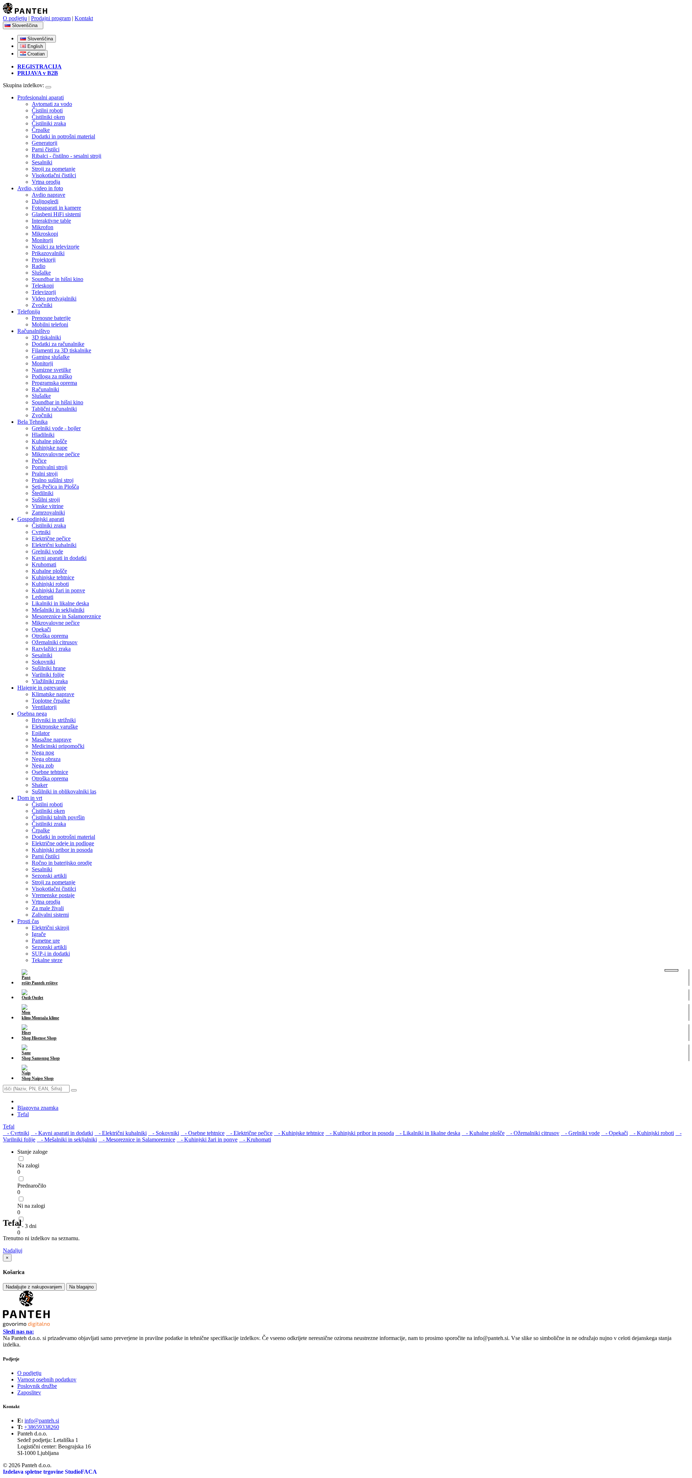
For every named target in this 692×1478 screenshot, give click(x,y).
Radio (38, 266)
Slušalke (41, 273)
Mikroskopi (45, 234)
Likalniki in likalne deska (60, 603)
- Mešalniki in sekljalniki (67, 1139)
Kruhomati (44, 564)
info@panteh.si (42, 1420)
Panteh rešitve (44, 982)
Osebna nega (32, 714)
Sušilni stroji (46, 500)
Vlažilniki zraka (50, 681)
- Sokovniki (163, 1133)
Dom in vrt (29, 798)
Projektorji (44, 260)
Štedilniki (42, 493)
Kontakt (84, 18)
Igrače (39, 934)
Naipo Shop (42, 1078)
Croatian (35, 54)
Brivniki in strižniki (54, 720)
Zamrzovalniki (48, 512)
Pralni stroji (45, 474)
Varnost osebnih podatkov (46, 1379)
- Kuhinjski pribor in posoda (359, 1133)
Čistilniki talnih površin (58, 817)
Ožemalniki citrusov (54, 642)
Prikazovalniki (48, 253)
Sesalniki (42, 162)
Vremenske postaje (53, 895)
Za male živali (48, 908)
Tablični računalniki (54, 409)
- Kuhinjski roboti (651, 1133)
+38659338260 (41, 1427)
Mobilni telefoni (50, 324)
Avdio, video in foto (40, 188)
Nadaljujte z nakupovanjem (34, 1287)
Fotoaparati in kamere (56, 208)
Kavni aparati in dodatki (59, 558)
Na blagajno (81, 1287)
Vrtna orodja (46, 182)
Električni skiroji (50, 928)
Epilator (41, 733)
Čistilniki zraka (49, 123)
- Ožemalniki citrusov (532, 1133)
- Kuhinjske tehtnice (299, 1133)
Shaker (40, 785)
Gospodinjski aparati (40, 519)
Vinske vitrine (47, 506)
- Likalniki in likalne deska (427, 1133)
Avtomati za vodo (52, 104)
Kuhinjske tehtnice (53, 577)
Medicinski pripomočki (58, 746)
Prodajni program (51, 18)
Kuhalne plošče (49, 441)
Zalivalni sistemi (50, 915)
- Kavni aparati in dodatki (62, 1133)
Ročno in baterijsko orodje (62, 863)
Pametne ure (46, 941)
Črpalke (41, 130)
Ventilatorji (44, 707)
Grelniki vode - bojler (56, 428)
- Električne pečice (249, 1133)
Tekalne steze (47, 960)
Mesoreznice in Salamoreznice (66, 616)
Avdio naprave (48, 195)
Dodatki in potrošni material (63, 136)
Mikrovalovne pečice (56, 454)
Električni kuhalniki (54, 545)
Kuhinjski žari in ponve (58, 590)
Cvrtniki (41, 532)
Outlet (37, 997)
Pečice (39, 461)
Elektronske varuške (55, 727)
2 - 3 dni (26, 1226)
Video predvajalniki (54, 298)
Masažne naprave (51, 739)
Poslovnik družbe (37, 1386)
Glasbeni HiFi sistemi (56, 214)
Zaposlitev (29, 1392)
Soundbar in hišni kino (57, 279)
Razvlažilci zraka (51, 649)
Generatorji (44, 143)
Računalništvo (33, 331)
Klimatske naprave (53, 694)
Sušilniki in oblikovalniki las (64, 791)
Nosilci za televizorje (55, 247)
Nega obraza (46, 759)
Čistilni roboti (47, 110)
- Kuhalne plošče (483, 1133)
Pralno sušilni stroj (53, 480)
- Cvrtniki (16, 1133)
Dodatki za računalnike (58, 344)
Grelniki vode (47, 551)
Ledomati (42, 597)
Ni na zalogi (31, 1206)
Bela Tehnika (32, 422)
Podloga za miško (52, 376)
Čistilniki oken (48, 117)
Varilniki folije (48, 675)
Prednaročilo (31, 1186)
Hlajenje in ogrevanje (41, 688)
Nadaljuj (12, 1250)
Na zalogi (28, 1165)
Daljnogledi (45, 201)
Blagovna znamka (37, 1108)
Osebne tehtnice (50, 772)
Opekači (41, 629)
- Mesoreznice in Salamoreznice (136, 1139)
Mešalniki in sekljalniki (58, 610)
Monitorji (42, 240)
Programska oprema (54, 383)
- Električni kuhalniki (120, 1133)
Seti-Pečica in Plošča (55, 487)
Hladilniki (43, 435)
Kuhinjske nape (49, 448)
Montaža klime (45, 1017)
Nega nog (43, 752)
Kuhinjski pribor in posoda (62, 850)
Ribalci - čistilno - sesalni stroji (66, 156)
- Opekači (614, 1133)
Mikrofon (42, 227)
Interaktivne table (51, 221)
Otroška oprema (50, 636)
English (34, 46)
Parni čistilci (45, 149)
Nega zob (43, 765)
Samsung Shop (45, 1058)
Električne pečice (51, 538)
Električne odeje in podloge (63, 843)
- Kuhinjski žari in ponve (207, 1139)
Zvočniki (42, 305)
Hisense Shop (44, 1038)
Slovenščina (25, 25)
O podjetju (15, 18)
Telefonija (28, 311)
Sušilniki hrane (49, 668)
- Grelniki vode (580, 1133)
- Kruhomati (255, 1139)
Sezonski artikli (49, 876)
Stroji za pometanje (53, 169)
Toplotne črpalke (51, 701)
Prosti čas (28, 921)
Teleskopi (43, 285)
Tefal (23, 1114)
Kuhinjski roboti (50, 584)
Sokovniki (43, 662)
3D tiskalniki (46, 337)
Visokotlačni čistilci (54, 175)
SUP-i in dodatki (51, 954)
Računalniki (45, 389)
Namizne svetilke (51, 370)
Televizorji (44, 292)
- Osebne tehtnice (203, 1133)
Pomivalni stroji (49, 467)
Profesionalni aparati (40, 97)
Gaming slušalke (51, 357)
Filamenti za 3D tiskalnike (61, 350)
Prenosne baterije (51, 318)
